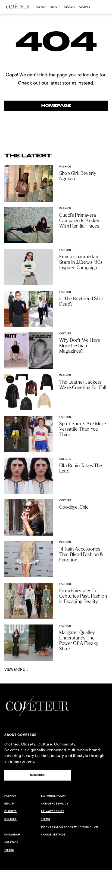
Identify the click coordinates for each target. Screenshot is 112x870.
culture (84, 6)
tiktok (9, 850)
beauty (55, 6)
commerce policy (55, 804)
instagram (12, 835)
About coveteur (20, 734)
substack (11, 842)
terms (45, 819)
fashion (41, 6)
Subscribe (37, 775)
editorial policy (54, 796)
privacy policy (52, 811)
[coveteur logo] (18, 7)
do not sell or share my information (69, 827)
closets (69, 6)
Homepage (56, 105)
